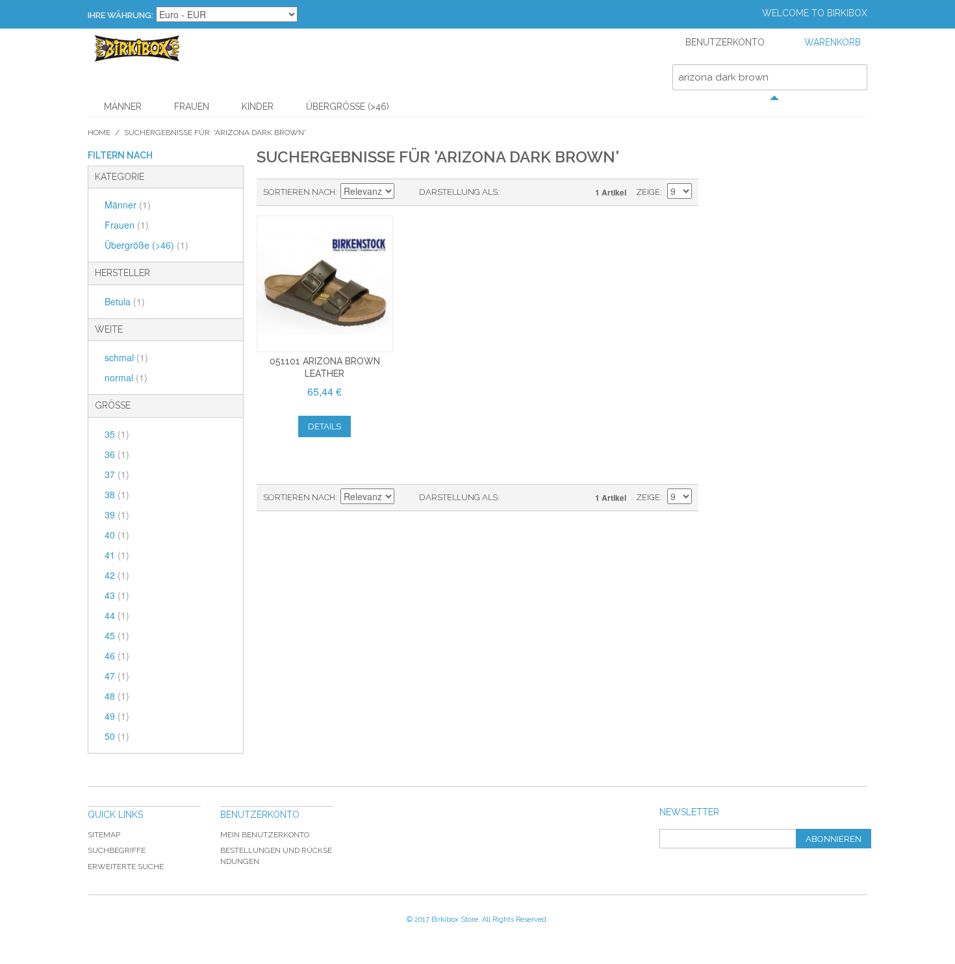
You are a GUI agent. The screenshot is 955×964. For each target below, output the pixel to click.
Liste (535, 192)
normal (126, 377)
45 (117, 635)
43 (117, 595)
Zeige (648, 192)
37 (117, 474)
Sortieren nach (299, 192)
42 (117, 574)
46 (117, 655)
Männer (123, 106)
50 (117, 735)
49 (117, 715)
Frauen (191, 106)
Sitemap (104, 834)
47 (117, 675)
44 (117, 615)
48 (117, 695)
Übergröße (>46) (347, 106)
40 (117, 534)
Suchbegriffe (117, 850)
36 (117, 454)
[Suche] (854, 77)
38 (117, 494)
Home (99, 132)
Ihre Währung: (120, 15)
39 (117, 514)
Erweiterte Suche (126, 866)
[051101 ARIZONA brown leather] (325, 284)
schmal (126, 357)
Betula (125, 301)
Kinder (258, 106)
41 (117, 554)
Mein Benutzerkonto (264, 834)
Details (324, 426)
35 (117, 433)
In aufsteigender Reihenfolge (406, 192)
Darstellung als (458, 192)
